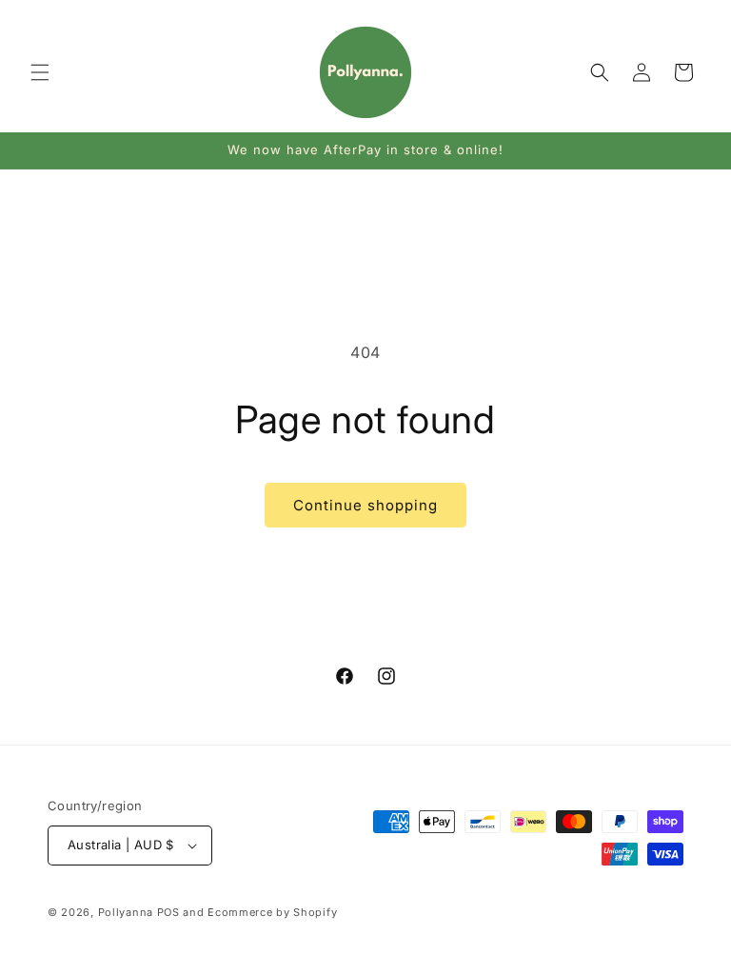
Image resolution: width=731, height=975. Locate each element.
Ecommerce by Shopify (272, 912)
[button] (40, 72)
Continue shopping (365, 505)
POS (168, 912)
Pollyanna (125, 912)
